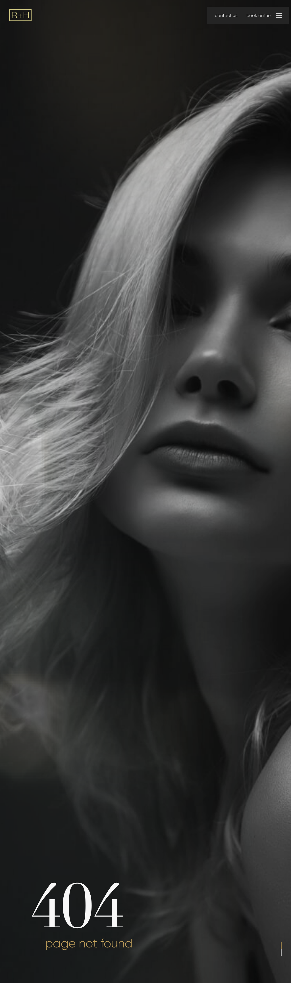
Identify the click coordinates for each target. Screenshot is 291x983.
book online (258, 15)
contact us (226, 15)
